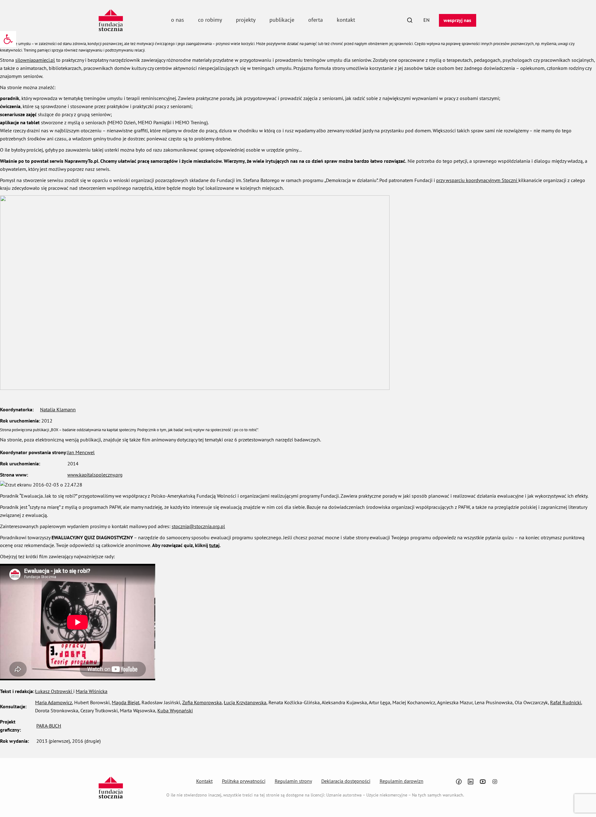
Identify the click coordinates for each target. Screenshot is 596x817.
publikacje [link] (281, 19)
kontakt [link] (346, 19)
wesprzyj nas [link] (457, 20)
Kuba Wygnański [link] (175, 710)
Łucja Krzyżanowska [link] (245, 702)
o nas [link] (177, 19)
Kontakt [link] (204, 781)
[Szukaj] (409, 20)
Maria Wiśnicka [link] (91, 691)
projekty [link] (245, 19)
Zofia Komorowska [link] (202, 702)
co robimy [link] (210, 19)
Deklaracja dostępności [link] (345, 781)
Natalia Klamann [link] (58, 409)
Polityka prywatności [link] (243, 781)
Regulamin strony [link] (293, 781)
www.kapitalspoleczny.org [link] (95, 475)
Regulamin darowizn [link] (401, 781)
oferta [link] (315, 19)
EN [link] (426, 20)
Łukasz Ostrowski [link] (54, 691)
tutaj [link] (214, 545)
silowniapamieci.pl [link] (35, 60)
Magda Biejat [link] (125, 702)
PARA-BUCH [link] (48, 726)
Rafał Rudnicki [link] (565, 702)
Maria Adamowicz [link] (53, 702)
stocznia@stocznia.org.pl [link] (198, 526)
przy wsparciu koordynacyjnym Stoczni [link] (477, 180)
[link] (8, 39)
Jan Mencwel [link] (81, 452)
